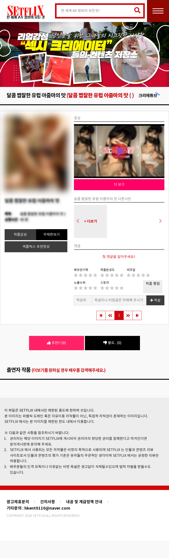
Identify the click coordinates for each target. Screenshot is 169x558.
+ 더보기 (90, 221)
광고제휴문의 (18, 501)
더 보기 (119, 185)
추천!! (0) (58, 343)
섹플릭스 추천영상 (36, 247)
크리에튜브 (147, 95)
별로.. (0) (114, 343)
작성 (157, 300)
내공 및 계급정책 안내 (84, 501)
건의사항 (47, 501)
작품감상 (20, 235)
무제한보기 (51, 235)
